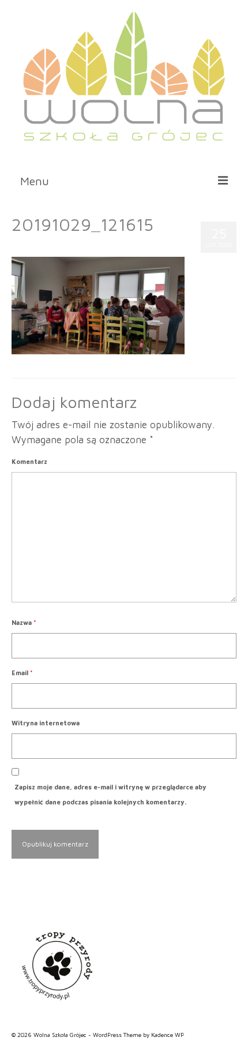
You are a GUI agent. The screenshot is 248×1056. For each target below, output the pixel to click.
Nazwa (24, 622)
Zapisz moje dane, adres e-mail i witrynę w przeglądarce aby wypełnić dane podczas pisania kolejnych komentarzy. (110, 794)
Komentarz (29, 461)
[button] (205, 155)
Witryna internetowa (46, 723)
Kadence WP (167, 1034)
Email (22, 672)
